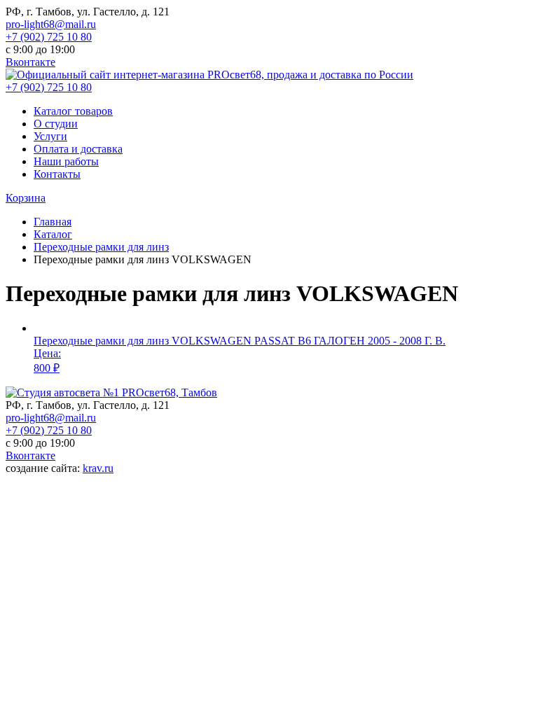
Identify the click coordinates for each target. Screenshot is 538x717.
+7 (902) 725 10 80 (49, 37)
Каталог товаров (73, 111)
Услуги (50, 136)
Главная (52, 222)
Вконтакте (30, 62)
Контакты (57, 174)
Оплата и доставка (78, 149)
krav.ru (98, 468)
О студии (56, 124)
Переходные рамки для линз (101, 247)
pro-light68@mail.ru (51, 24)
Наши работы (66, 161)
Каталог (53, 234)
